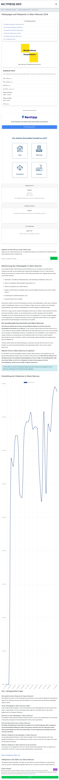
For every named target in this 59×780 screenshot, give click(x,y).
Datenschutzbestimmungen (30, 773)
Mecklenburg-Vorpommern (10, 9)
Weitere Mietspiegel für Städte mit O (11, 755)
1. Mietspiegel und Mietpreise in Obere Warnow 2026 (13, 24)
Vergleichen (53, 258)
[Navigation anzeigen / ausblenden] (56, 4)
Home (2, 9)
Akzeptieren (30, 777)
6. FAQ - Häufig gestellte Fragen (9, 39)
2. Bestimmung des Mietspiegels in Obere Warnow (13, 27)
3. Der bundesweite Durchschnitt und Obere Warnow (13, 30)
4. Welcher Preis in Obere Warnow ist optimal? (12, 33)
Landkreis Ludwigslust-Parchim (24, 9)
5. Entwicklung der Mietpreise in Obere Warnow (12, 36)
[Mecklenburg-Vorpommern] (29, 53)
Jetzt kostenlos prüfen (29, 127)
